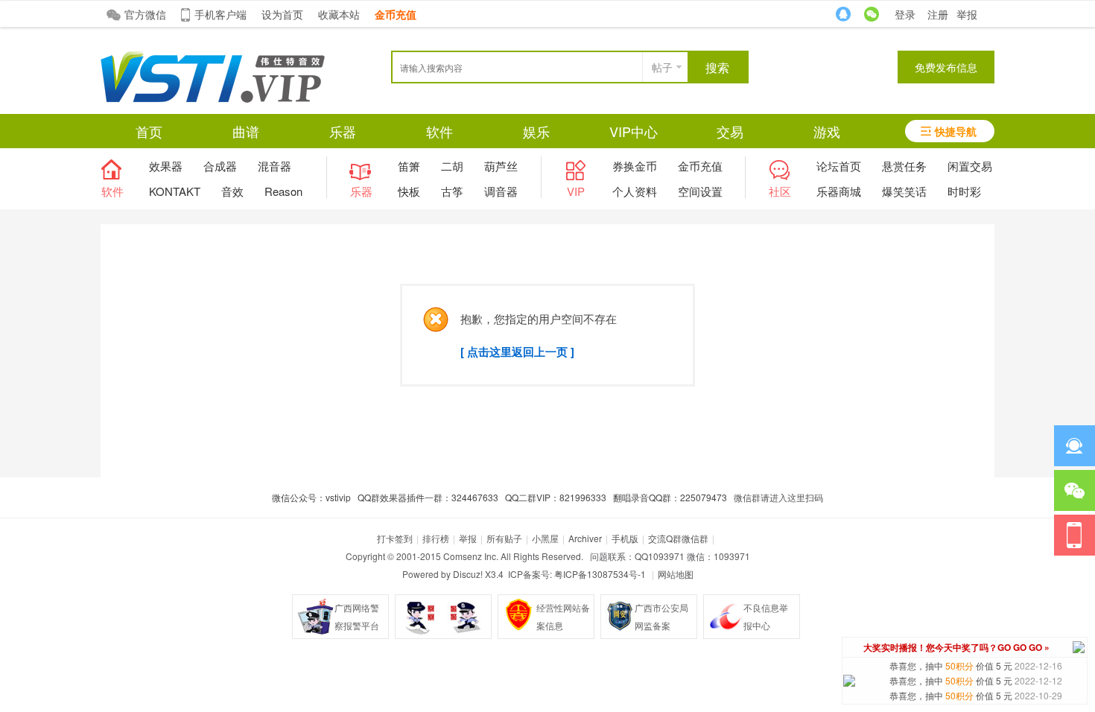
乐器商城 (838, 191)
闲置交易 (970, 166)
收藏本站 (339, 14)
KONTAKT (174, 191)
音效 (232, 191)
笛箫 (409, 166)
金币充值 (700, 166)
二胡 (452, 166)
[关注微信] (1074, 490)
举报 (966, 14)
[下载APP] (1074, 535)
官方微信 (145, 14)
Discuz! (468, 574)
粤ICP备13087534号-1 (600, 574)
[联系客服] (1074, 445)
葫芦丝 (501, 166)
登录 (905, 14)
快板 (409, 191)
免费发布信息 (946, 67)
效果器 (165, 166)
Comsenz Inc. (470, 556)
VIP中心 (633, 131)
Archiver (585, 538)
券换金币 (634, 166)
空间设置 (700, 191)
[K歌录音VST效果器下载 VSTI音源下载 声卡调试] (213, 98)
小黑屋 (545, 538)
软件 (439, 131)
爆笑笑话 (904, 191)
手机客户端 (220, 14)
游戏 (826, 131)
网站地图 (676, 574)
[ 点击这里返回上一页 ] (517, 351)
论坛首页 (838, 166)
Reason (283, 191)
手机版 (625, 538)
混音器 (274, 166)
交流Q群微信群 (678, 538)
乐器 (342, 131)
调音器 (501, 191)
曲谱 (245, 131)
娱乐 (536, 131)
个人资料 (634, 191)
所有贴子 (504, 538)
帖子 (662, 67)
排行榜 (435, 538)
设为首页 (282, 14)
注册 (937, 14)
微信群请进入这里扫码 (778, 497)
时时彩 (964, 191)
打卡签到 (395, 538)
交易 (730, 131)
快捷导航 (956, 131)
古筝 (452, 191)
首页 (149, 131)
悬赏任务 (904, 166)
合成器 (220, 166)
